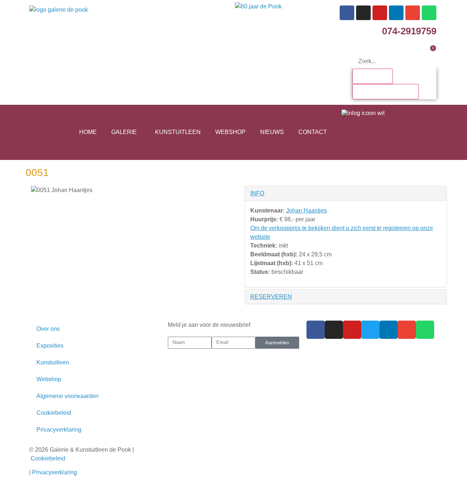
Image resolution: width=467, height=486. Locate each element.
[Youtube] (380, 12)
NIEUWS (272, 132)
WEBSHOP (230, 132)
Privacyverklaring (58, 429)
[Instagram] (363, 12)
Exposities (49, 346)
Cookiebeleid (53, 413)
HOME (88, 132)
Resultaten (373, 76)
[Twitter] (370, 330)
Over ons (48, 329)
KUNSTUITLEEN (178, 132)
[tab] (346, 193)
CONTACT (312, 132)
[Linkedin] (396, 12)
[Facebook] (347, 12)
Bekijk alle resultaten (386, 91)
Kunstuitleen (52, 362)
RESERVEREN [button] (271, 297)
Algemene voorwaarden (67, 396)
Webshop (48, 379)
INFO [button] (257, 193)
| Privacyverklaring (53, 472)
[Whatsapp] (429, 12)
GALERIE (124, 132)
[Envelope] (412, 12)
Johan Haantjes (306, 210)
